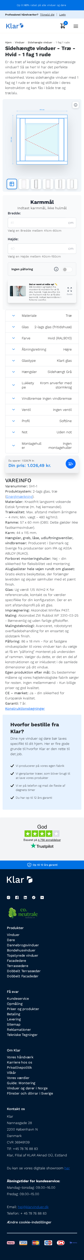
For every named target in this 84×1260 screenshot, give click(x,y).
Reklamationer (19, 1030)
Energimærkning (19, 496)
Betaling (13, 1014)
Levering (14, 1019)
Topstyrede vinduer (22, 955)
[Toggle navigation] (74, 26)
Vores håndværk (20, 1057)
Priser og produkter (23, 1009)
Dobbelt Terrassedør (24, 971)
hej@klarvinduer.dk (33, 1207)
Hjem (8, 42)
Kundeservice (18, 998)
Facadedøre (16, 961)
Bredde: (14, 213)
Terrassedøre (17, 966)
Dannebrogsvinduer (23, 945)
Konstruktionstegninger (25, 708)
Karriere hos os (19, 1062)
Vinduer (19, 42)
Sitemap (13, 1024)
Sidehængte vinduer (40, 42)
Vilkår (11, 1073)
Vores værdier (18, 1078)
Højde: (13, 239)
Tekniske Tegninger (22, 1035)
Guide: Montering (21, 1083)
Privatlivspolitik (19, 1067)
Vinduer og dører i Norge (27, 1088)
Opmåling (15, 1004)
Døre (11, 940)
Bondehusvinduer (21, 950)
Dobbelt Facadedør (23, 976)
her (67, 1168)
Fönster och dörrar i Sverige (30, 1093)
